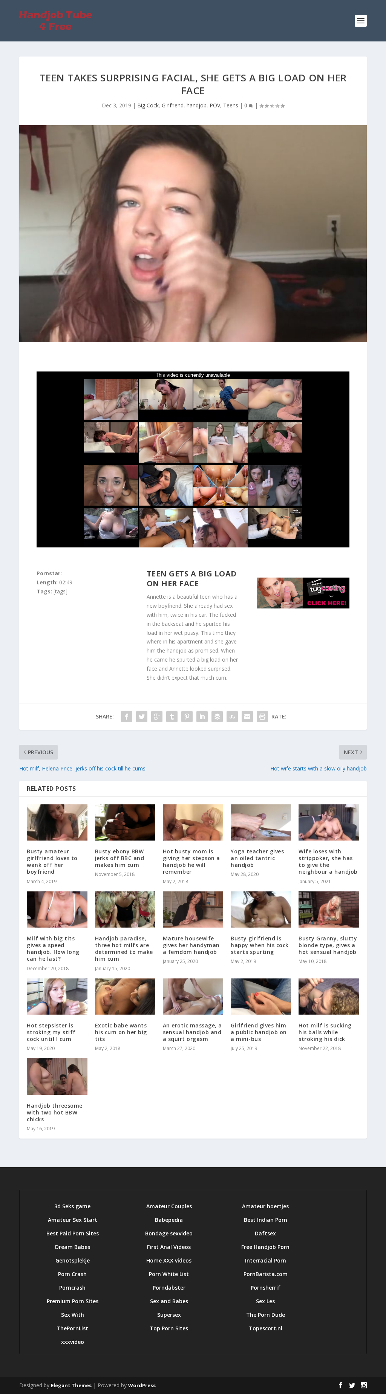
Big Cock (148, 105)
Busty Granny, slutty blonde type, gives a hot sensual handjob (328, 945)
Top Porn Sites (169, 1328)
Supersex (169, 1314)
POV (215, 105)
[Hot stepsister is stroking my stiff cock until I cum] (57, 996)
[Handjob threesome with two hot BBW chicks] (57, 1076)
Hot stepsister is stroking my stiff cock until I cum (51, 1032)
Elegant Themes (71, 1385)
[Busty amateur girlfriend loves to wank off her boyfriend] (57, 822)
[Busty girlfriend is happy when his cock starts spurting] (261, 909)
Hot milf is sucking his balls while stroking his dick (325, 1032)
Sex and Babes (169, 1301)
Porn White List (169, 1274)
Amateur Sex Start (72, 1219)
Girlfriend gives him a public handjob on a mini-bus (259, 1032)
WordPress (142, 1385)
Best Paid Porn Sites (72, 1233)
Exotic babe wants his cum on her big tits (121, 1032)
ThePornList (72, 1328)
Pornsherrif (265, 1287)
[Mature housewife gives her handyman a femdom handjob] (193, 909)
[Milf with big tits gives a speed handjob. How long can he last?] (57, 909)
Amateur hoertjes (265, 1206)
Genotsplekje (72, 1260)
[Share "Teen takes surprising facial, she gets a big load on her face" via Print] (262, 716)
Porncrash (72, 1287)
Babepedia (169, 1219)
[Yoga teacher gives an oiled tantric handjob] (261, 822)
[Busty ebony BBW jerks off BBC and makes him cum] (125, 822)
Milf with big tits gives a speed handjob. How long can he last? (53, 949)
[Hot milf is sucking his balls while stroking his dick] (329, 996)
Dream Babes (72, 1246)
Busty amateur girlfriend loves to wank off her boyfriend (52, 862)
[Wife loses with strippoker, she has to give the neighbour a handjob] (329, 822)
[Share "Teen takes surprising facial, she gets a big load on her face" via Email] (247, 716)
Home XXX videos (168, 1260)
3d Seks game (72, 1206)
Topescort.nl (265, 1328)
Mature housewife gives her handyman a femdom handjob (191, 945)
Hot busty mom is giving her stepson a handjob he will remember (191, 862)
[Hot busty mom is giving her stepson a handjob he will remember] (193, 822)
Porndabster (169, 1287)
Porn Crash (72, 1274)
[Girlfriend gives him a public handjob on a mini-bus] (261, 996)
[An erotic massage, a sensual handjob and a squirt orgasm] (193, 996)
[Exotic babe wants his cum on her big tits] (125, 996)
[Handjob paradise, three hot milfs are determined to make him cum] (125, 909)
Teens (230, 105)
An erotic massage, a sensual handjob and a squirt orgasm (192, 1032)
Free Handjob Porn (265, 1246)
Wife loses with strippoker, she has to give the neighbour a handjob (328, 862)
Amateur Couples (169, 1206)
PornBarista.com (266, 1274)
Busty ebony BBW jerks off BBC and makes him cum (119, 858)
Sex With (72, 1314)
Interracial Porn (265, 1260)
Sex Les (265, 1301)
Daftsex (265, 1233)
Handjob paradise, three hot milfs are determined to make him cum (124, 949)
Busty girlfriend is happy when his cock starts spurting (260, 945)
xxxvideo (72, 1341)
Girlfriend (173, 105)
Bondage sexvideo (169, 1233)
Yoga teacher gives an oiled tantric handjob (257, 858)
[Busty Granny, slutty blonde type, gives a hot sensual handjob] (329, 909)
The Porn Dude (265, 1314)
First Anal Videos (169, 1246)
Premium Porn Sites (72, 1301)
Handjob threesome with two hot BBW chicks (55, 1112)
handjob (197, 105)
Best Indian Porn (265, 1219)
